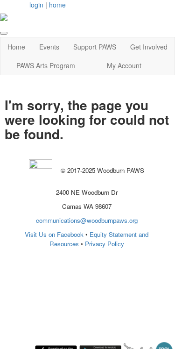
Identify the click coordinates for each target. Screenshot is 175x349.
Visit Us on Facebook (54, 234)
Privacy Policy (104, 243)
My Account (124, 65)
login (36, 4)
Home (16, 46)
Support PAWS (94, 46)
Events (49, 46)
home (57, 4)
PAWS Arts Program (45, 65)
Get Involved (149, 46)
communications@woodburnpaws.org (87, 220)
